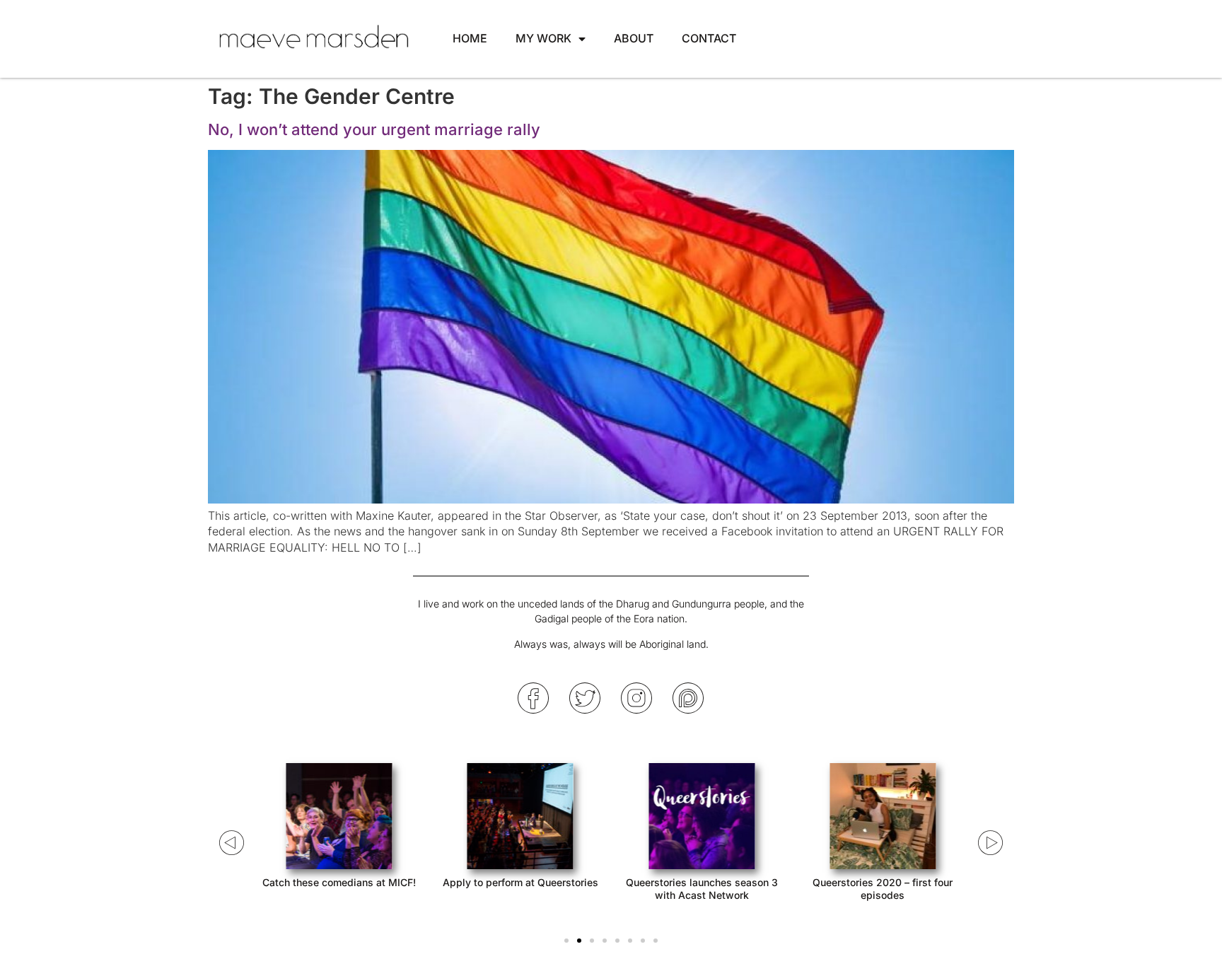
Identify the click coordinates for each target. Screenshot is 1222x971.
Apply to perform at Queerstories (520, 882)
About (633, 38)
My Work (543, 38)
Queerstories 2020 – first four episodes (883, 888)
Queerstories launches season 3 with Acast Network (702, 888)
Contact (709, 38)
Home (470, 38)
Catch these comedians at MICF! (339, 882)
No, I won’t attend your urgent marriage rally (374, 129)
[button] (566, 940)
